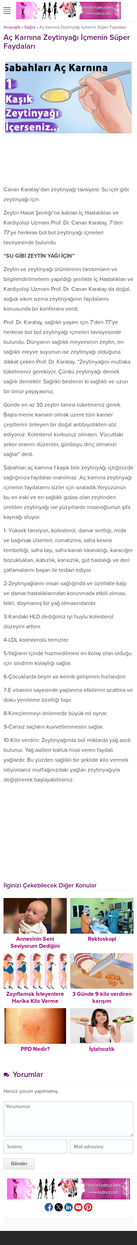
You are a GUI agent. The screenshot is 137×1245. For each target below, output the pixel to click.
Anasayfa (12, 27)
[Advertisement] (68, 160)
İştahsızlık (102, 1049)
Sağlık (29, 27)
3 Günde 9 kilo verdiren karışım (102, 997)
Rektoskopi (102, 938)
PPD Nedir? (35, 1049)
